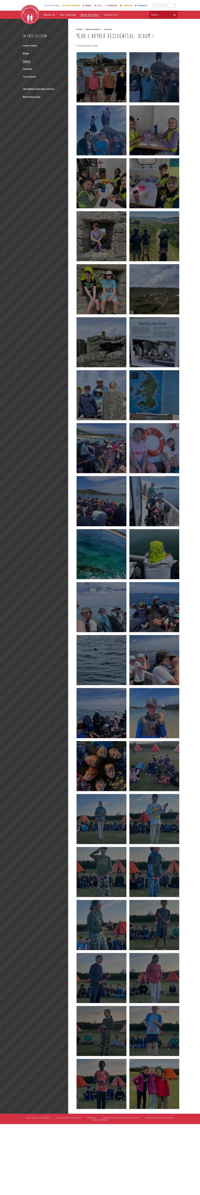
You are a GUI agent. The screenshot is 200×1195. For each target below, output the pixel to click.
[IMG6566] (101, 501)
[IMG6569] (154, 554)
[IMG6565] (154, 448)
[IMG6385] (154, 289)
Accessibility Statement (68, 1118)
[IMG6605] (101, 766)
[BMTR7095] (101, 289)
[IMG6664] (101, 925)
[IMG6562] (154, 395)
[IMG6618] (154, 766)
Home (79, 29)
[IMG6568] (101, 554)
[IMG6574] (154, 660)
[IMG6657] (101, 872)
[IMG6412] (154, 342)
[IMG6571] (101, 607)
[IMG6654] (101, 819)
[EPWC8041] (101, 236)
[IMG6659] (154, 872)
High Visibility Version (38, 1118)
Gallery (108, 29)
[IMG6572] (154, 607)
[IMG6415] (101, 395)
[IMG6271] (154, 130)
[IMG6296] (101, 130)
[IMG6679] (101, 1084)
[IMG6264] (154, 183)
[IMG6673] (101, 978)
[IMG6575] (101, 713)
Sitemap (91, 1118)
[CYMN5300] (154, 236)
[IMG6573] (101, 660)
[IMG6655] (154, 819)
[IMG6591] (154, 713)
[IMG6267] (101, 183)
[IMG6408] (101, 342)
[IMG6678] (154, 1031)
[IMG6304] (101, 77)
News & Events (93, 29)
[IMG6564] (101, 448)
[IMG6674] (154, 978)
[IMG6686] (154, 1084)
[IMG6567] (154, 501)
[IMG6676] (101, 1031)
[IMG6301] (154, 77)
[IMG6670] (154, 925)
